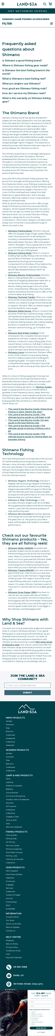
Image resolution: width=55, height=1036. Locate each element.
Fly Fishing (10, 842)
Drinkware (10, 881)
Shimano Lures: (16, 352)
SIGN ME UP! (41, 1028)
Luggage (9, 884)
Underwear (10, 735)
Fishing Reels (11, 835)
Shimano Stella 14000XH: (21, 548)
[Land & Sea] (27, 4)
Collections (10, 742)
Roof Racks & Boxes (14, 874)
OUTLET (9, 898)
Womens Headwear (14, 827)
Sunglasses (10, 909)
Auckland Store (12, 917)
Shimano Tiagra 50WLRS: (21, 570)
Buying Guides (44, 387)
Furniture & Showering (15, 796)
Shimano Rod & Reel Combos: (23, 333)
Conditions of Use (13, 950)
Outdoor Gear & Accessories (17, 799)
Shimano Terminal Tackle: (21, 297)
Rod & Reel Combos (14, 852)
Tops (8, 728)
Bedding (9, 789)
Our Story (10, 920)
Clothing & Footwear (14, 859)
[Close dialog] (53, 991)
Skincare (9, 888)
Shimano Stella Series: (20, 311)
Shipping (10, 940)
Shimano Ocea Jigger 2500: (22, 592)
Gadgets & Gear (12, 817)
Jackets (9, 721)
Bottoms (9, 731)
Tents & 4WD (11, 820)
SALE (8, 905)
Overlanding (11, 902)
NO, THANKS (41, 1032)
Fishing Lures (11, 856)
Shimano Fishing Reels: (20, 231)
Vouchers (9, 803)
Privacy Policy (12, 947)
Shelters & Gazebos (14, 785)
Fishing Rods (11, 838)
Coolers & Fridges (13, 895)
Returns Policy (12, 944)
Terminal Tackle (12, 845)
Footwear (10, 724)
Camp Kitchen (12, 792)
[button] (6, 4)
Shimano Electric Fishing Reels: (24, 275)
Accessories (10, 738)
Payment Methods (14, 957)
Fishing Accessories (14, 849)
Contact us (10, 931)
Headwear (10, 745)
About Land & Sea (13, 924)
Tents (8, 779)
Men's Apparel (12, 871)
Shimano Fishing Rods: (20, 253)
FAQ (8, 954)
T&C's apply (37, 998)
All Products (11, 806)
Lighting (9, 782)
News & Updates (12, 927)
